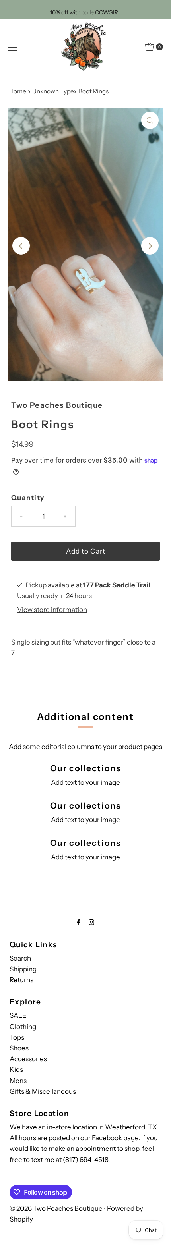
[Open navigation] (12, 46)
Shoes (19, 1048)
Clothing (23, 1027)
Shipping (23, 969)
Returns (21, 980)
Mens (18, 1081)
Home (17, 91)
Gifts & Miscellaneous (43, 1091)
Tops (17, 1037)
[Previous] (21, 246)
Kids (16, 1069)
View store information (52, 610)
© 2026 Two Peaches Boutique (56, 1208)
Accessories (28, 1059)
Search (20, 958)
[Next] (150, 246)
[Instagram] (91, 922)
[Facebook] (78, 922)
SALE (18, 1015)
